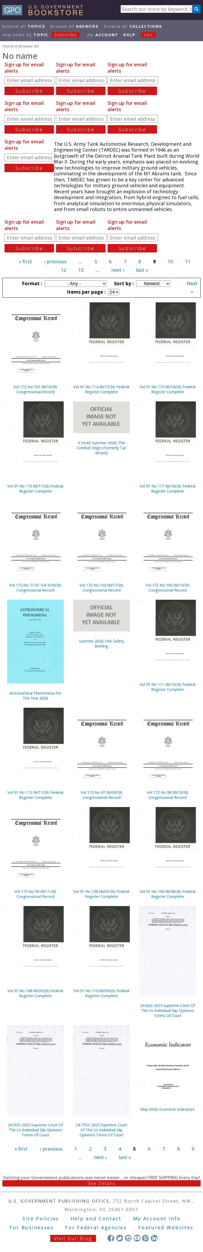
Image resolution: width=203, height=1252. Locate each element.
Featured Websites (165, 1227)
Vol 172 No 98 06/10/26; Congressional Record (167, 795)
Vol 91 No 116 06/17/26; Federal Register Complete (35, 489)
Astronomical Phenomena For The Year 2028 (35, 696)
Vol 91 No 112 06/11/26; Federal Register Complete (35, 795)
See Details (101, 1183)
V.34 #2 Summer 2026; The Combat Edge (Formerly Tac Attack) (101, 447)
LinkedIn (154, 1238)
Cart (148, 34)
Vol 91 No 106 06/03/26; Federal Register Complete (101, 894)
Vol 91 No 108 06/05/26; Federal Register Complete (35, 993)
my (102, 34)
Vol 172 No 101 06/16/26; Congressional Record (35, 389)
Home (8, 46)
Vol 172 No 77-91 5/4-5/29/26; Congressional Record (35, 588)
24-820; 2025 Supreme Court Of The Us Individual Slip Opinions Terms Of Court (167, 1010)
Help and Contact (96, 1218)
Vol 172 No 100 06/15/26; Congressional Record (168, 588)
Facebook (111, 1238)
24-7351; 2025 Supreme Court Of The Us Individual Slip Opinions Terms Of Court (101, 1129)
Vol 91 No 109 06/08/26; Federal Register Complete (167, 894)
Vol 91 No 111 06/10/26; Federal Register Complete (167, 687)
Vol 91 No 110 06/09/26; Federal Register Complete (101, 993)
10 (170, 261)
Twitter (119, 1238)
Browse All (23, 26)
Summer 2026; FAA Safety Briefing (101, 644)
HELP (129, 34)
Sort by (123, 283)
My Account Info (157, 1218)
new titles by (39, 34)
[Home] (45, 13)
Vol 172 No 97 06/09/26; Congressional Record (101, 795)
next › (117, 270)
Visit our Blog (73, 1238)
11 (187, 261)
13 (81, 270)
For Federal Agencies (96, 1227)
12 (63, 270)
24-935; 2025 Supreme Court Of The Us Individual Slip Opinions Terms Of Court (35, 1129)
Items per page (85, 292)
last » (142, 270)
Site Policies (40, 1218)
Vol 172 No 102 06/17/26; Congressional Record (101, 588)
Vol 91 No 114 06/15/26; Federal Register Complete (101, 389)
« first (25, 261)
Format (31, 283)
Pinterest (145, 1238)
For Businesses (32, 1227)
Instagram (128, 1238)
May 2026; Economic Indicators (167, 1109)
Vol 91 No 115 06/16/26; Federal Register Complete (167, 389)
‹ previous (55, 261)
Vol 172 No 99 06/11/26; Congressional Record (35, 894)
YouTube (137, 1238)
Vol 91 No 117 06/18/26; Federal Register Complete (167, 489)
